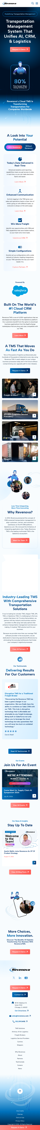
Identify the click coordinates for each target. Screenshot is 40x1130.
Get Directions (20, 1011)
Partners (20, 1058)
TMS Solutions (20, 1028)
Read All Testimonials (19, 751)
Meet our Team (19, 540)
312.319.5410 (20, 1021)
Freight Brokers (20, 1035)
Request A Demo (19, 49)
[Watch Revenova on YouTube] (26, 978)
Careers (20, 1065)
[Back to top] (20, 1091)
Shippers (20, 1045)
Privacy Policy (20, 1121)
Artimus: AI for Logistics (20, 1032)
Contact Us (19, 995)
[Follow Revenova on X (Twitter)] (14, 978)
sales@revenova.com (20, 1016)
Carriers (20, 1042)
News (20, 1068)
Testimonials (20, 1062)
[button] (32, 3)
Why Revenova (20, 1052)
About (20, 1055)
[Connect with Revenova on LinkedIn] (20, 978)
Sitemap (20, 1114)
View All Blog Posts (19, 872)
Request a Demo (19, 988)
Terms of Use (20, 1117)
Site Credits (20, 1111)
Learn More (19, 335)
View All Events (19, 805)
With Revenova (14, 147)
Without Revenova (28, 147)
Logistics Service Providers (20, 1038)
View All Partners (19, 649)
